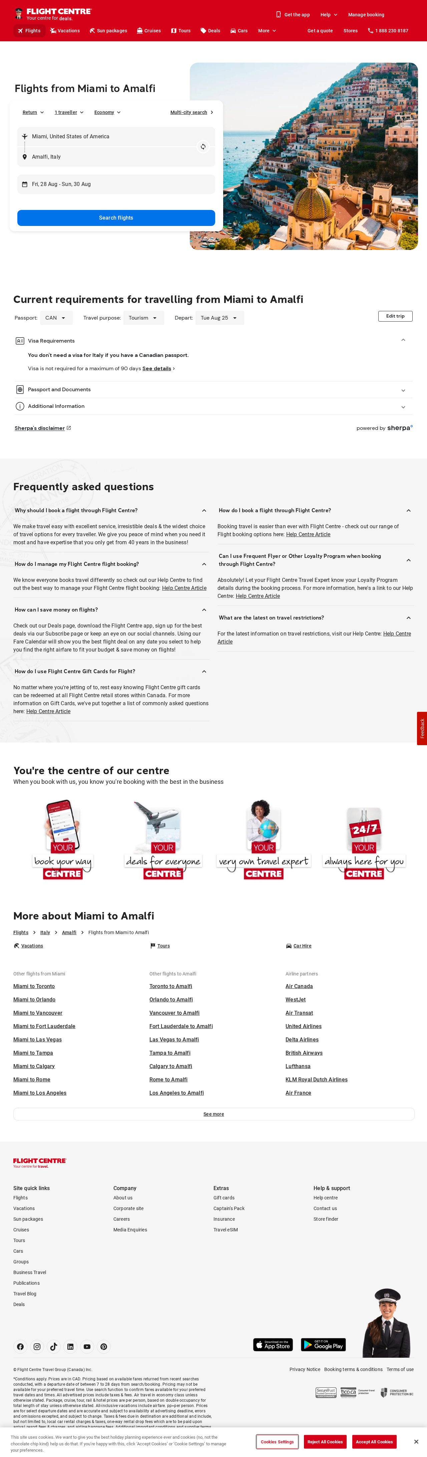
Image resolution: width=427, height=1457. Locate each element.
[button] (214, 1114)
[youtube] (87, 1347)
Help (326, 14)
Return (30, 112)
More (264, 30)
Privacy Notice (305, 1369)
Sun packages (112, 30)
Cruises (152, 30)
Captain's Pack (229, 1208)
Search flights (116, 218)
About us (123, 1197)
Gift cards (224, 1197)
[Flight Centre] (40, 1163)
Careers (121, 1219)
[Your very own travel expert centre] (263, 840)
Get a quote (320, 30)
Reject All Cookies (325, 1441)
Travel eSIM (226, 1229)
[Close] (416, 1441)
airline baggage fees (94, 1427)
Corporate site (128, 1208)
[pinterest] (104, 1347)
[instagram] (37, 1347)
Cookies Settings (277, 1441)
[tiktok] (54, 1347)
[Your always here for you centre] (364, 840)
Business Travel (29, 1272)
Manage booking (366, 14)
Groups (21, 1261)
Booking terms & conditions (353, 1369)
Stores (351, 30)
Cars (243, 30)
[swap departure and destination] (203, 146)
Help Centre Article (184, 588)
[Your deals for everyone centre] (163, 840)
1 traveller (66, 112)
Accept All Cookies (374, 1441)
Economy (104, 112)
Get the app (297, 14)
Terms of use (400, 1369)
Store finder (326, 1219)
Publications (26, 1283)
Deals (214, 30)
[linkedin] (70, 1347)
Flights (32, 30)
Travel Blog (25, 1293)
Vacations (69, 30)
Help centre (326, 1197)
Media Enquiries (130, 1229)
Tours (184, 30)
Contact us (325, 1208)
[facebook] (20, 1347)
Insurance (224, 1219)
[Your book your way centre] (62, 840)
